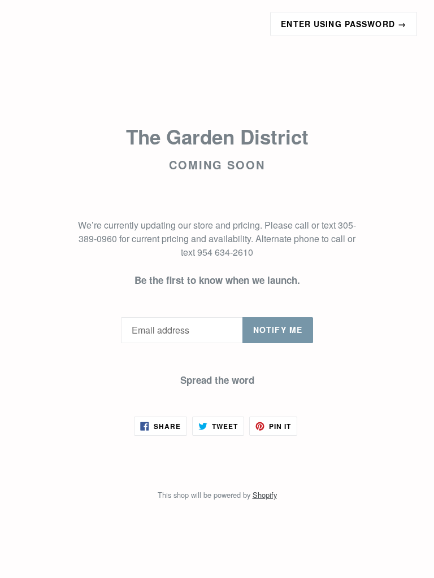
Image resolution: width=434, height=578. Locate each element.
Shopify (265, 494)
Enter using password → (343, 23)
